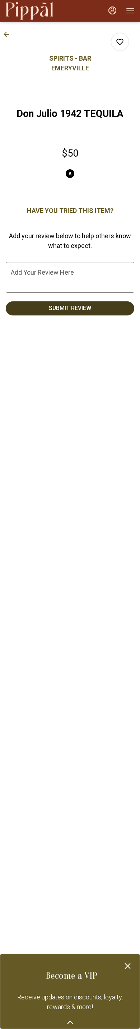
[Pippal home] (37, 11)
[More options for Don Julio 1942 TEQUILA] (120, 42)
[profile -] (112, 10)
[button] (8, 34)
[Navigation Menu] (130, 11)
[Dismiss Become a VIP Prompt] (127, 966)
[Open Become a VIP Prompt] (70, 1022)
